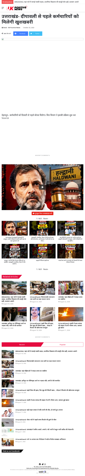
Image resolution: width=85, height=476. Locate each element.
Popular (63, 344)
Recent (22, 344)
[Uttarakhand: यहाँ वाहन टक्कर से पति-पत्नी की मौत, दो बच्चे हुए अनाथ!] (8, 413)
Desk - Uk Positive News (11, 28)
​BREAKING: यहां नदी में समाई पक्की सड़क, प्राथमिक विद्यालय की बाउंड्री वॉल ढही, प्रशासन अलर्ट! (46, 2)
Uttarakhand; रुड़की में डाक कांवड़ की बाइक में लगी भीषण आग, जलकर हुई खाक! (70, 325)
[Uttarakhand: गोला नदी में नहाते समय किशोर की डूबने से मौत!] (8, 422)
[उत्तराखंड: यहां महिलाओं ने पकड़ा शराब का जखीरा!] (70, 288)
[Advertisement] (42, 97)
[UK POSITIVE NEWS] (17, 8)
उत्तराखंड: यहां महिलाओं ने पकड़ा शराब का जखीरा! (31, 371)
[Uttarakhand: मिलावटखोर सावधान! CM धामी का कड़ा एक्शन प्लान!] (42, 288)
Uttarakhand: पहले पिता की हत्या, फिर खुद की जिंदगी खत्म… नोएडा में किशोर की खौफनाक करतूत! (41, 325)
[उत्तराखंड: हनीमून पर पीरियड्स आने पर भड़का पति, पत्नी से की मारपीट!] (14, 314)
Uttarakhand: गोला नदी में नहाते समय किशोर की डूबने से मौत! (35, 420)
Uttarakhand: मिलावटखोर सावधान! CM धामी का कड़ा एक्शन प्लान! (42, 298)
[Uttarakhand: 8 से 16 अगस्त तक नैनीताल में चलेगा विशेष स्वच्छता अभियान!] (8, 442)
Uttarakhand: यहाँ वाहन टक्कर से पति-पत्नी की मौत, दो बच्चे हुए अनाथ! (39, 410)
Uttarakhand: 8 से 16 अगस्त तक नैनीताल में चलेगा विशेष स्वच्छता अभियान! (40, 439)
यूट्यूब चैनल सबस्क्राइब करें (43, 213)
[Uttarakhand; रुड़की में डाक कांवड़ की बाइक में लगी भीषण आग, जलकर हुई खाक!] (70, 314)
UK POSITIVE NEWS (45, 467)
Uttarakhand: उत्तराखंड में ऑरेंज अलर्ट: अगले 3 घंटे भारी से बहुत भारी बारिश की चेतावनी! (44, 429)
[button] (45, 218)
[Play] (42, 187)
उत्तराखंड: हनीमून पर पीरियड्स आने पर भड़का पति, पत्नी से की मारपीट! (14, 324)
